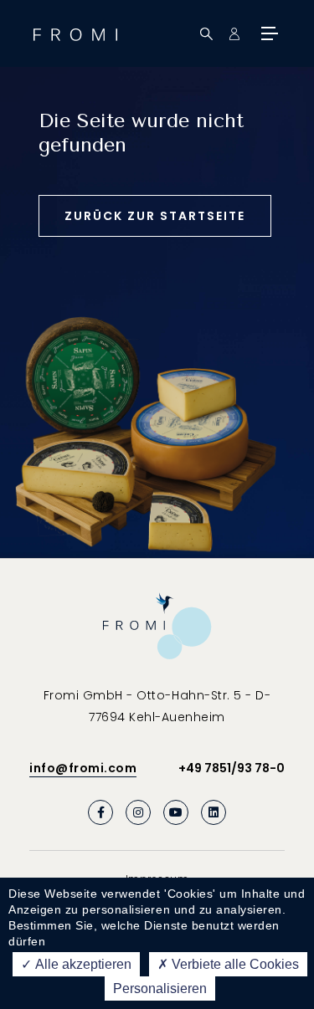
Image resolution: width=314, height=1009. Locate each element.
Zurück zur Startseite (154, 215)
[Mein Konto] (234, 34)
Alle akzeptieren (82, 964)
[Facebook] (100, 812)
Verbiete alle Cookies (233, 964)
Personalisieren (160, 988)
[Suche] (206, 34)
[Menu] (268, 33)
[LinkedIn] (213, 812)
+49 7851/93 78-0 (231, 768)
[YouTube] (175, 812)
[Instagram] (138, 812)
